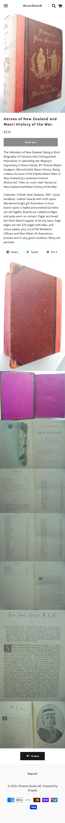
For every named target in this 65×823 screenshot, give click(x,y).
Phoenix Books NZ (29, 786)
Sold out (31, 142)
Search (33, 773)
